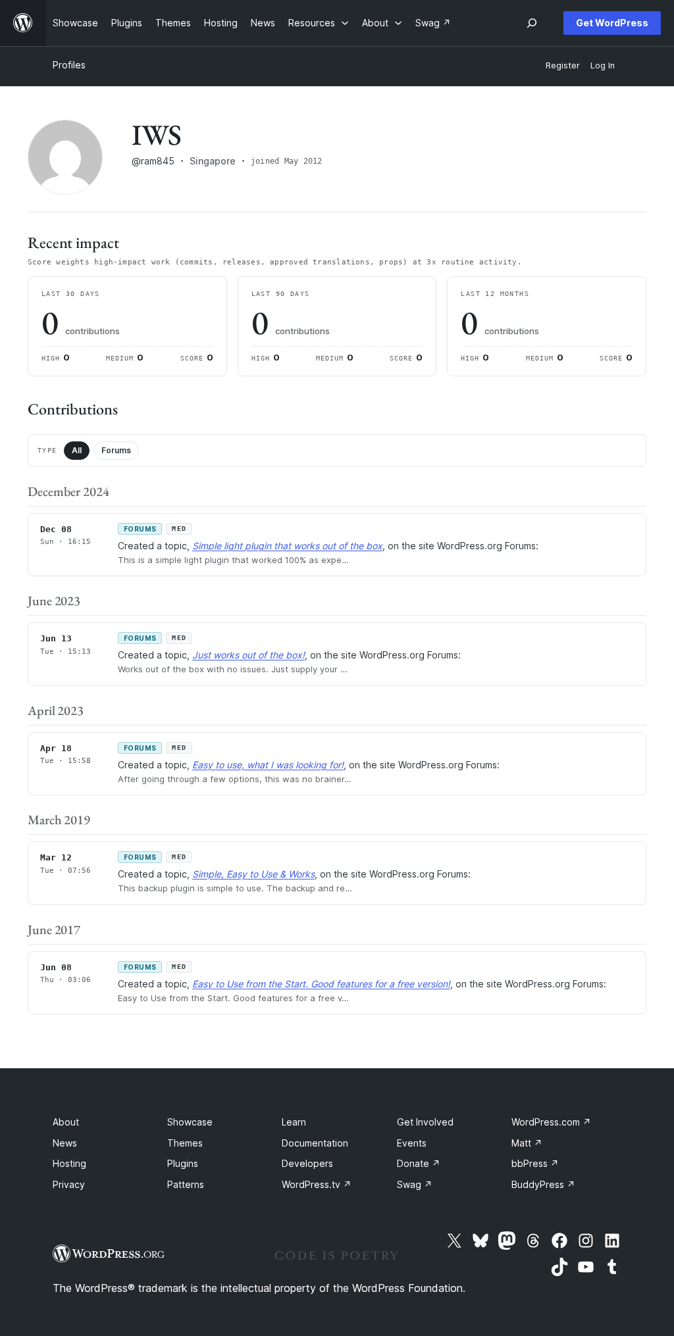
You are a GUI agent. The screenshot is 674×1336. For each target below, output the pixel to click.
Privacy (69, 1184)
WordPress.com (551, 1121)
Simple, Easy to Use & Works (253, 873)
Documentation (315, 1143)
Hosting (69, 1163)
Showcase (190, 1121)
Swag (414, 1184)
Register (563, 65)
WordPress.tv (316, 1184)
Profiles (69, 64)
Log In (602, 65)
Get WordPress (612, 22)
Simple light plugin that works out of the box (287, 545)
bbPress (535, 1163)
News (65, 1143)
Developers (307, 1163)
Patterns (185, 1184)
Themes (185, 1143)
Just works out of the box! (248, 654)
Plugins (182, 1163)
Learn (294, 1121)
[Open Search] (531, 23)
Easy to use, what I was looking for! (268, 764)
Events (412, 1143)
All (77, 450)
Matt (526, 1143)
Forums (116, 450)
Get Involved (425, 1121)
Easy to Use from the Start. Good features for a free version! (321, 983)
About (66, 1121)
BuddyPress (543, 1184)
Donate (418, 1163)
